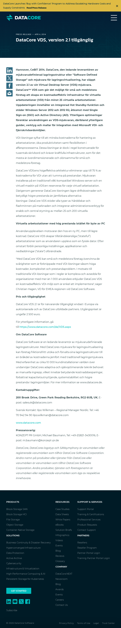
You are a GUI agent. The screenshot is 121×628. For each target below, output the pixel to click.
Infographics (62, 535)
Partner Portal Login (88, 553)
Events (59, 545)
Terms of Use (83, 623)
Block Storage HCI (16, 514)
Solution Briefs (63, 530)
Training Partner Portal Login (93, 558)
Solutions (13, 535)
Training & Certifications (90, 514)
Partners (83, 535)
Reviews (59, 556)
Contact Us (61, 605)
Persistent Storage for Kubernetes (25, 579)
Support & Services (89, 502)
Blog (58, 550)
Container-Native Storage (20, 530)
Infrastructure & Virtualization (22, 568)
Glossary (60, 561)
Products (12, 502)
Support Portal (85, 509)
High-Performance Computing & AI (25, 573)
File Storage (13, 519)
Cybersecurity (13, 563)
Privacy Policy (66, 623)
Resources (62, 502)
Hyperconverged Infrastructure (23, 547)
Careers (59, 599)
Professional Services (89, 519)
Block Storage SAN (16, 509)
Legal (96, 623)
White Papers (62, 519)
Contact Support (86, 530)
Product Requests (87, 524)
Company (61, 566)
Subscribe (11, 610)
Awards (59, 589)
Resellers (82, 542)
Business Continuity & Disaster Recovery (28, 542)
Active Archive (14, 558)
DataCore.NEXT (63, 573)
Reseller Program (87, 547)
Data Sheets (62, 514)
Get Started (18, 590)
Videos (59, 540)
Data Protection (15, 553)
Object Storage (14, 524)
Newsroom (61, 579)
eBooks (59, 524)
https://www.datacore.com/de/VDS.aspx (45, 326)
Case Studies (62, 509)
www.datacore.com (28, 422)
